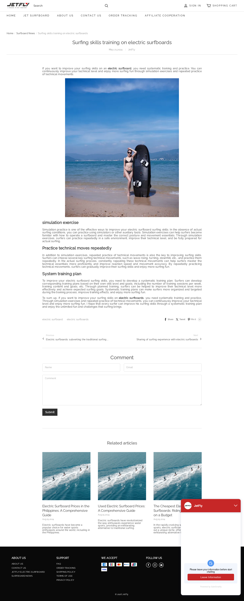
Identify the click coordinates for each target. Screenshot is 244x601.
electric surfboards (78, 319)
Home (10, 33)
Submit (49, 412)
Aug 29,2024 (48, 519)
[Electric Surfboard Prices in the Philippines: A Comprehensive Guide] (66, 476)
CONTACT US (91, 15)
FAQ (58, 564)
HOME (11, 15)
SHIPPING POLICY (65, 572)
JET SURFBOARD (36, 15)
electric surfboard (53, 319)
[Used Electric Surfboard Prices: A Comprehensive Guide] (122, 476)
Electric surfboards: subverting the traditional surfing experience (77, 339)
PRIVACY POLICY (65, 580)
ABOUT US (65, 15)
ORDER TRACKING (123, 15)
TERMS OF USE (64, 576)
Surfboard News (25, 33)
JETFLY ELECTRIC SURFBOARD (28, 572)
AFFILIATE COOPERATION (165, 15)
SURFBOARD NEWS (22, 576)
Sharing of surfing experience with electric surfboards (167, 339)
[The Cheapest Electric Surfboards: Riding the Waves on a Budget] (178, 476)
